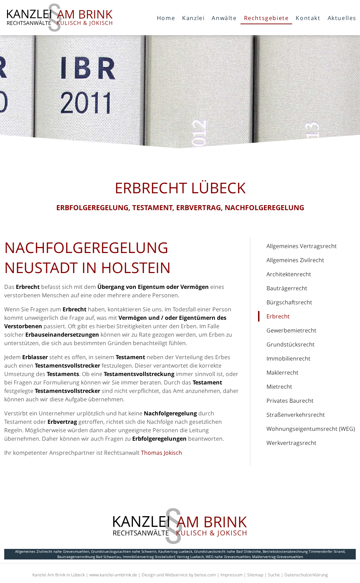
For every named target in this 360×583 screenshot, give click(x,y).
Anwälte (224, 18)
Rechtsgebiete (266, 18)
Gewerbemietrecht (291, 330)
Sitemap (255, 575)
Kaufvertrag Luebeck (175, 551)
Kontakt (308, 18)
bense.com (205, 575)
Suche (274, 575)
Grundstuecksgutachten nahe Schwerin (123, 551)
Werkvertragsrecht (291, 443)
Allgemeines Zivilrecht (295, 260)
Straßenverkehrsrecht (295, 415)
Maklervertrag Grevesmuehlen (277, 556)
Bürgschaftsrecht (289, 302)
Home (166, 18)
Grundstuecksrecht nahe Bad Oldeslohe (227, 551)
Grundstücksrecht (290, 344)
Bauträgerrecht (286, 288)
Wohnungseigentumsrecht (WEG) (310, 429)
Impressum (231, 575)
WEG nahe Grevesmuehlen (228, 556)
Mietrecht (279, 386)
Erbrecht (278, 316)
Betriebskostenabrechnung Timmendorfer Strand (304, 551)
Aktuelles (342, 18)
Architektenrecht (288, 274)
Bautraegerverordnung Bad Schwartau (89, 556)
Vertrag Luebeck (190, 556)
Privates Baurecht (290, 400)
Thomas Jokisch (161, 452)
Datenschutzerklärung (306, 575)
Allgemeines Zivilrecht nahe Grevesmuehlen (52, 551)
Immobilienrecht (288, 358)
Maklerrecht (282, 372)
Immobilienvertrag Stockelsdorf (149, 556)
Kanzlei (193, 18)
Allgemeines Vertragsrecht (301, 246)
